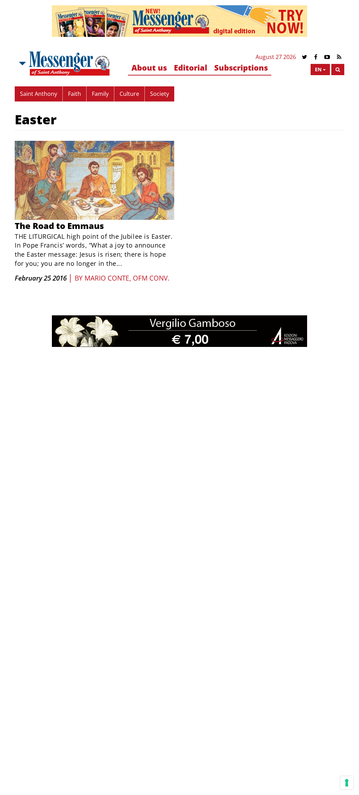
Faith (74, 94)
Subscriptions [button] (241, 67)
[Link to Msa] (69, 63)
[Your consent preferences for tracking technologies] (346, 782)
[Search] (337, 69)
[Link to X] (304, 57)
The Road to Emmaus (59, 225)
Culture (129, 94)
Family (100, 94)
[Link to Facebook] (315, 57)
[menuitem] (149, 67)
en (318, 69)
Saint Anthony (38, 94)
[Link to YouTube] (327, 57)
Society (159, 94)
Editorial (190, 67)
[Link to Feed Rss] (339, 57)
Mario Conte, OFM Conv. (126, 278)
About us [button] (149, 67)
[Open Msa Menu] (22, 63)
